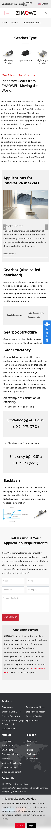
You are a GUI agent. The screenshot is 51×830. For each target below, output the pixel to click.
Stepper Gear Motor (35, 712)
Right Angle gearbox (42, 61)
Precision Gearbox (34, 716)
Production (32, 741)
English (45, 4)
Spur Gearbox (25, 60)
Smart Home (13, 225)
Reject (31, 825)
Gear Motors (7, 707)
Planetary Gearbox (8, 61)
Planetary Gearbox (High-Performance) (13, 722)
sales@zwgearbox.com (14, 4)
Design (30, 750)
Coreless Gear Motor (11, 716)
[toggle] (8, 13)
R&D (29, 745)
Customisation (8, 728)
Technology (32, 754)
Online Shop (27, 4)
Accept (20, 825)
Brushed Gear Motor (35, 707)
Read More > (9, 254)
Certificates (32, 759)
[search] (46, 13)
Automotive (7, 745)
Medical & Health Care (12, 763)
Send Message (10, 617)
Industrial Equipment (11, 772)
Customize (6, 741)
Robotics (6, 759)
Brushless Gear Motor (11, 712)
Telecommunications (11, 754)
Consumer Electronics (11, 767)
